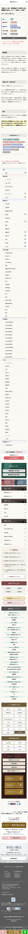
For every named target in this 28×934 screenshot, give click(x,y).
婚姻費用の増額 (8, 211)
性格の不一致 (13, 22)
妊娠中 (8, 732)
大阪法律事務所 (8, 350)
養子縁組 (7, 306)
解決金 (6, 413)
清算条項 (7, 404)
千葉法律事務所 (8, 341)
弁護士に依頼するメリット (14, 771)
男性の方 (20, 709)
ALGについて (18, 873)
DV (19, 719)
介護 (20, 142)
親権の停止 (7, 218)
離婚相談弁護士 (14, 920)
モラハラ (20, 729)
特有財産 (7, 407)
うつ (11, 142)
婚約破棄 (10, 149)
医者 (20, 749)
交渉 (15, 30)
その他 (6, 197)
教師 (8, 746)
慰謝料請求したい (8, 492)
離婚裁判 (20, 591)
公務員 (19, 742)
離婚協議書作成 (8, 303)
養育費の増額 (19, 144)
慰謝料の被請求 (8, 391)
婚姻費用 (7, 232)
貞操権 (6, 221)
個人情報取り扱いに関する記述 (7, 894)
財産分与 (7, 236)
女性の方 (8, 709)
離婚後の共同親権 (8, 536)
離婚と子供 (7, 521)
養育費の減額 (6, 147)
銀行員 (19, 746)
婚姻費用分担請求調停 (10, 268)
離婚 (12, 19)
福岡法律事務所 (8, 357)
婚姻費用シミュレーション (14, 603)
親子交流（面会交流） (15, 27)
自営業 (8, 749)
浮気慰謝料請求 (8, 445)
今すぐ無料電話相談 (15, 825)
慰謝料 (6, 214)
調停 (12, 30)
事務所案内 (14, 858)
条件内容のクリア (13, 455)
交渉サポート (8, 256)
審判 (6, 313)
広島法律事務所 (8, 325)
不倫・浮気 (7, 183)
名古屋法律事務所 (9, 347)
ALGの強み (7, 873)
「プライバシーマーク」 (12, 905)
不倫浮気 (7, 366)
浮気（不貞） (7, 488)
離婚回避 (7, 228)
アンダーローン (8, 363)
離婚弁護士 (14, 470)
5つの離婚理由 (14, 576)
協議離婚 (8, 588)
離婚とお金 (7, 501)
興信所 (6, 432)
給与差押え (7, 290)
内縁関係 (7, 207)
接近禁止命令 (8, 397)
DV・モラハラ (8, 193)
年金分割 (22, 147)
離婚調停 (20, 588)
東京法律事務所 (8, 331)
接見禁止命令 (8, 278)
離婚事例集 (17, 875)
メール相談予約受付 (15, 838)
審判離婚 (8, 591)
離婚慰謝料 (8, 712)
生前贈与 (7, 410)
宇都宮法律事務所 (9, 322)
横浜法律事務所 (8, 344)
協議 (6, 265)
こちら (17, 834)
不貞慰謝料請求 (8, 253)
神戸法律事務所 (8, 334)
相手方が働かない (9, 186)
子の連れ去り (6, 144)
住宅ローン (7, 372)
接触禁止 (7, 394)
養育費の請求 (13, 25)
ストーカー (7, 435)
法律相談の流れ (18, 871)
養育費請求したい (8, 540)
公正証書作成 (8, 262)
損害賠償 (7, 429)
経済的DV (7, 190)
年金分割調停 (8, 272)
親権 (6, 239)
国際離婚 (7, 382)
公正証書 (7, 204)
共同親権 (6, 532)
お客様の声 (7, 877)
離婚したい (9, 139)
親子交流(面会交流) (8, 528)
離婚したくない (15, 139)
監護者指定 (7, 287)
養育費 (6, 243)
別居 (23, 142)
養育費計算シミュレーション (14, 598)
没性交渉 (7, 401)
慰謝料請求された (8, 496)
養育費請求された (8, 544)
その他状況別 (20, 732)
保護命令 (7, 378)
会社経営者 (8, 742)
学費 (6, 388)
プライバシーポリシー (5, 892)
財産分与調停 (8, 300)
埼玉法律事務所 (8, 338)
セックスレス (8, 179)
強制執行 (7, 275)
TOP (6, 871)
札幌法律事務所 (8, 328)
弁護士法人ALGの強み (14, 760)
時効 (6, 281)
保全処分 (7, 259)
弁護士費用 (14, 763)
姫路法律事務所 (14, 34)
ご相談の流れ (14, 767)
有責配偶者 (15, 142)
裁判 (6, 309)
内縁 (8, 729)
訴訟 (6, 294)
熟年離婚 (5, 149)
